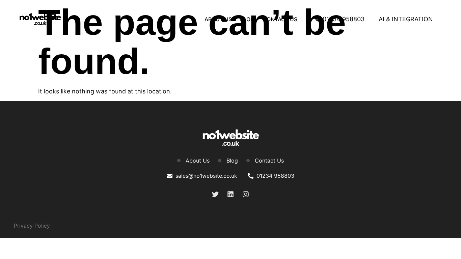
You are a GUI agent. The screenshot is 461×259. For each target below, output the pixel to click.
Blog (247, 19)
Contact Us (280, 19)
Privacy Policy (32, 225)
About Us (218, 19)
